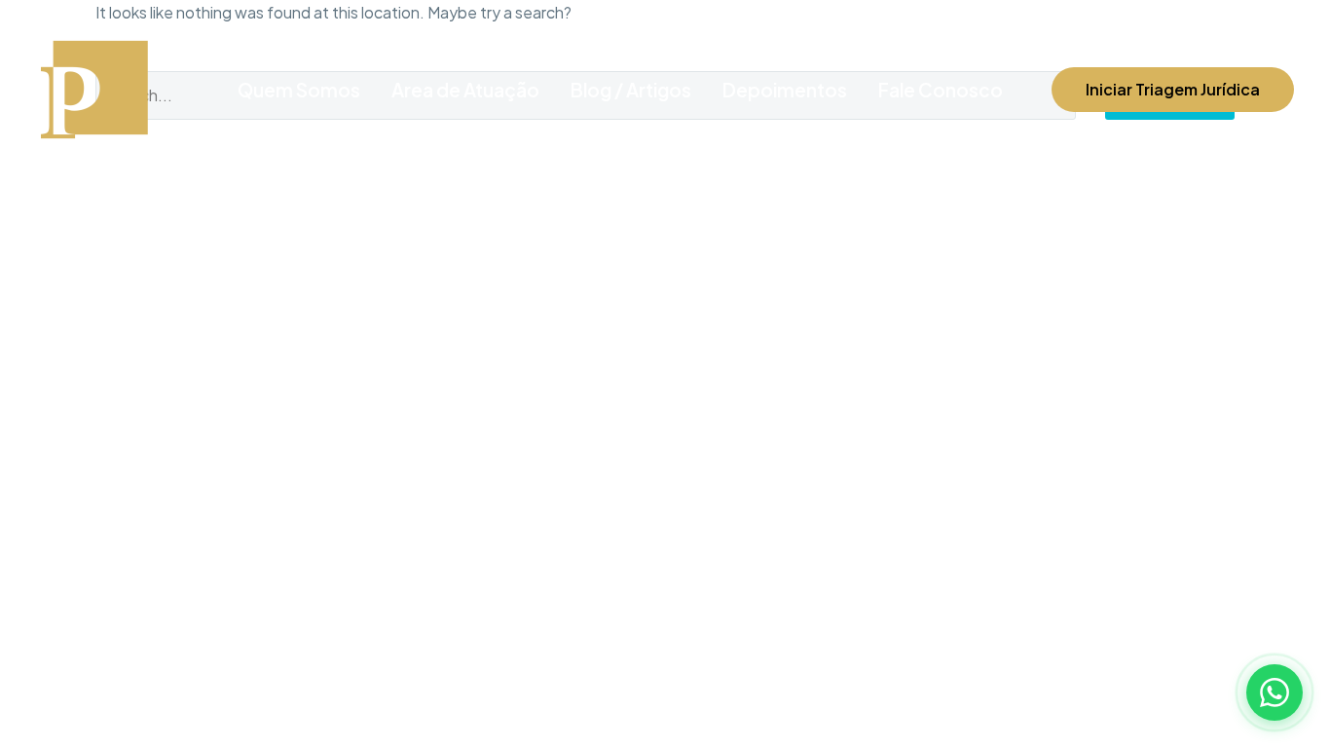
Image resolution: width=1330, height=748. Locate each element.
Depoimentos (784, 89)
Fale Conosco (940, 89)
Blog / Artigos (631, 89)
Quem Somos (299, 89)
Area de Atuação (465, 89)
